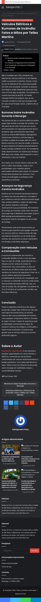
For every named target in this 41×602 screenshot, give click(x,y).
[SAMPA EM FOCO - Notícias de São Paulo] (14, 7)
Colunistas (11, 13)
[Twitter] (11, 402)
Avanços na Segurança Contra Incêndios (21, 63)
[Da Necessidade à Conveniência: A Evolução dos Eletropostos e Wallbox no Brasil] (30, 474)
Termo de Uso (6, 567)
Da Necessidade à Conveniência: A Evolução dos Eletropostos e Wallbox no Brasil (28, 485)
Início (5, 13)
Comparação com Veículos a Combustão (21, 65)
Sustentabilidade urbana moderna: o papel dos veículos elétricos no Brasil (9, 484)
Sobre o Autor (9, 70)
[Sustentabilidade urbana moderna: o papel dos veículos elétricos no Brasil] (11, 474)
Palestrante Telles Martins (12, 351)
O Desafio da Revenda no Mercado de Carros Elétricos (10, 459)
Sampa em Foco (20, 429)
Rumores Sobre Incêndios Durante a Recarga (20, 59)
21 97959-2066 (14, 581)
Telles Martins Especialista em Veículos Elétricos (17, 20)
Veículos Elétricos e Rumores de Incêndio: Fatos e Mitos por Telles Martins (20, 392)
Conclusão (11, 67)
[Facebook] (6, 402)
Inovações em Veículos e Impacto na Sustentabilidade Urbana (30, 460)
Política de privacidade (10, 563)
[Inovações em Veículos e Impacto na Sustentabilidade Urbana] (30, 450)
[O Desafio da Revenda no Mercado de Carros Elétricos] (11, 450)
